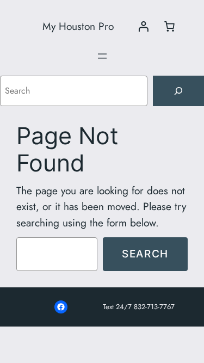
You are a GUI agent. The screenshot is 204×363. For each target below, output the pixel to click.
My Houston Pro (78, 26)
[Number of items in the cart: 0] (169, 26)
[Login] (143, 26)
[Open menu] (102, 56)
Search (145, 253)
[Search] (178, 91)
